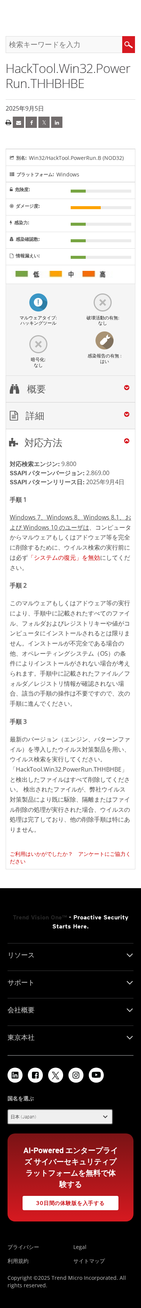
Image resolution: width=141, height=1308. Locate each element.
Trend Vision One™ (40, 917)
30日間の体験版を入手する (70, 1203)
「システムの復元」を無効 (64, 557)
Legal (79, 1246)
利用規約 (18, 1260)
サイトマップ (89, 1260)
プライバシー (23, 1246)
